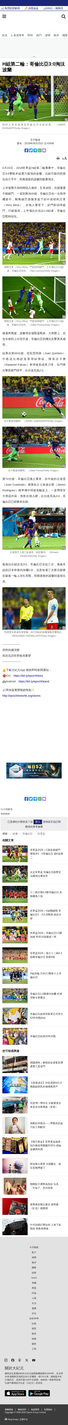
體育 (34, 1328)
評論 (34, 1293)
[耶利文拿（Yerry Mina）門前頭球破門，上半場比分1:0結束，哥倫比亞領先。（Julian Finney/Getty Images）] (34, 297)
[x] (26, 1360)
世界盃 (41, 833)
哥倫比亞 (27, 833)
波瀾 (15, 833)
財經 (34, 1272)
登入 (37, 821)
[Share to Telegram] (35, 150)
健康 (34, 1308)
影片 (34, 1252)
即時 (30, 35)
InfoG (34, 1277)
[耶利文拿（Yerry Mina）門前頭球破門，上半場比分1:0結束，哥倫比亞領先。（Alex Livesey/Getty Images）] (34, 243)
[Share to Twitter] (31, 150)
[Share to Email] (44, 150)
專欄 (34, 1283)
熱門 (39, 35)
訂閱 (58, 821)
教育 (34, 1333)
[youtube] (33, 1360)
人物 (34, 1298)
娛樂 (34, 1338)
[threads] (19, 1360)
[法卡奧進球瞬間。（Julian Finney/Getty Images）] (34, 447)
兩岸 (56, 35)
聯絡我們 (22, 1409)
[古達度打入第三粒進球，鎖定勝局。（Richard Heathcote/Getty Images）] (34, 529)
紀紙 (34, 1323)
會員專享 (18, 35)
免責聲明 (35, 1409)
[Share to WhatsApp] (40, 150)
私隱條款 (48, 1409)
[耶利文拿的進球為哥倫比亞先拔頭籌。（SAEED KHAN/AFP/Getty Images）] (34, 98)
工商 (34, 1349)
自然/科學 (34, 1318)
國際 (65, 35)
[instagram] (5, 1360)
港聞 (47, 35)
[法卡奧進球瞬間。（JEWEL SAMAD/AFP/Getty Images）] (34, 397)
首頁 (4, 35)
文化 (34, 1313)
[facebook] (12, 1360)
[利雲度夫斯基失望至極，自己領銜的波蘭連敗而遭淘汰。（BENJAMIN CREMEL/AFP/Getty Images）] (34, 608)
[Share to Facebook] (26, 150)
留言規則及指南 (5, 813)
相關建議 (9, 1409)
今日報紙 (34, 1247)
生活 (34, 1303)
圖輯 (34, 1344)
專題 (34, 1288)
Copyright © (10, 1412)
